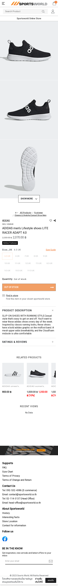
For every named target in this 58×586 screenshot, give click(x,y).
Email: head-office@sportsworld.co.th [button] (21, 503)
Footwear (38, 212)
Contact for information (14, 525)
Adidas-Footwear (10, 243)
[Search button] (45, 11)
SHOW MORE (27, 198)
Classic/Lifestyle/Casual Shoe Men (30, 215)
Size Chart (7, 472)
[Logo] (29, 3)
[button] (3, 3)
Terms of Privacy (11, 476)
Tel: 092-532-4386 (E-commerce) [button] (19, 490)
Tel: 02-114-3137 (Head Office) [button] (18, 498)
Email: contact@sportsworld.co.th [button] (19, 494)
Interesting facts (10, 517)
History (6, 513)
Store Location (9, 521)
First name (10, 562)
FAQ (4, 467)
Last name (10, 576)
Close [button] (51, 582)
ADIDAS (6, 220)
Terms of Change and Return (17, 480)
